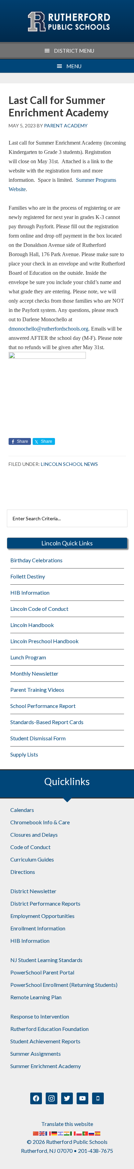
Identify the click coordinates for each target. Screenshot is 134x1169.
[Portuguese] (85, 1132)
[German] (55, 1132)
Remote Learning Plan (36, 997)
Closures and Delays (34, 834)
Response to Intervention (39, 1016)
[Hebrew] (61, 1132)
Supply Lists (24, 754)
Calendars (22, 809)
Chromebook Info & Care (40, 822)
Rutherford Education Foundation (49, 1028)
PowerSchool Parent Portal (42, 972)
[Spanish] (98, 1132)
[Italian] (73, 1132)
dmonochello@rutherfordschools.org (48, 329)
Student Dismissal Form (38, 738)
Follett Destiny (27, 576)
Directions (22, 871)
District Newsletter (33, 891)
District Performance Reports (45, 903)
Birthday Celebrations (36, 560)
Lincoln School (68, 22)
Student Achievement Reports (45, 1041)
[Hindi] (67, 1132)
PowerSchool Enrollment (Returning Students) (64, 984)
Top (126, 1160)
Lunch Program (28, 657)
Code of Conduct (30, 847)
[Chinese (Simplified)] (36, 1132)
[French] (48, 1132)
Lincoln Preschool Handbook (44, 641)
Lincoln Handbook (32, 625)
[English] (42, 1132)
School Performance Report (43, 705)
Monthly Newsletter (34, 673)
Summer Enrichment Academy (45, 1066)
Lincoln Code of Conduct (39, 608)
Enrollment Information (37, 928)
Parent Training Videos (37, 689)
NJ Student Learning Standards (46, 960)
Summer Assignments (35, 1053)
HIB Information (29, 592)
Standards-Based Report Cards (46, 722)
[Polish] (79, 1132)
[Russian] (92, 1132)
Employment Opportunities (42, 915)
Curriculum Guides (32, 859)
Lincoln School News (69, 464)
